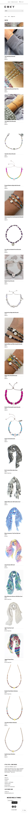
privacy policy (7, 785)
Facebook (13, 807)
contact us (7, 791)
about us (6, 777)
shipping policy (8, 783)
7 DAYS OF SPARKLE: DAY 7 (11, 766)
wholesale (7, 779)
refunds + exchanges (9, 782)
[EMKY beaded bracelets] (14, 26)
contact (6, 780)
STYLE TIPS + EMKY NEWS (11, 764)
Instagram (15, 807)
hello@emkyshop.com (9, 793)
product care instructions (10, 786)
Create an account (14, 1)
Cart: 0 (22, 1)
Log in (9, 1)
